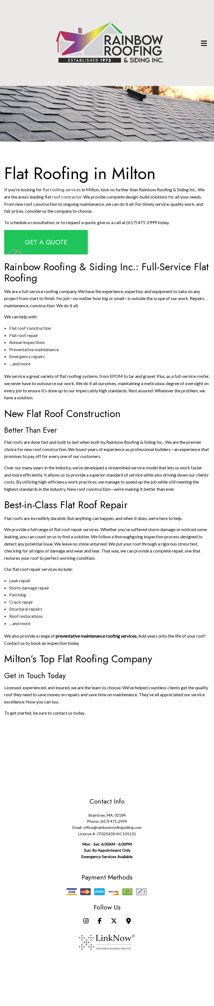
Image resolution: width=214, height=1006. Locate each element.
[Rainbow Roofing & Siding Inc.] (110, 42)
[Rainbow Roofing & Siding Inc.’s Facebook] (100, 921)
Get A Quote (46, 242)
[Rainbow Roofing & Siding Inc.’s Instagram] (86, 921)
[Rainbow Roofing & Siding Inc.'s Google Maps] (128, 921)
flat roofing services (62, 189)
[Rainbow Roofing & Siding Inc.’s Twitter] (114, 921)
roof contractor (67, 196)
